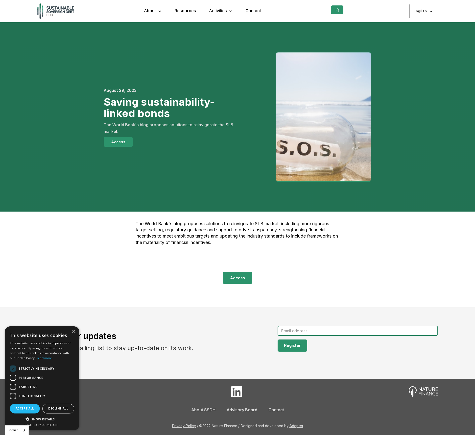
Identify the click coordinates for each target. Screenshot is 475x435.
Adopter (296, 425)
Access (118, 142)
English (13, 430)
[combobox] (17, 430)
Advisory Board (242, 409)
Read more (44, 358)
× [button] (73, 332)
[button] (152, 11)
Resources (185, 10)
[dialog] (42, 378)
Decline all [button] (58, 408)
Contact (253, 10)
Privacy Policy (184, 425)
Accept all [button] (25, 408)
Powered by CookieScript (42, 425)
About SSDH (203, 409)
